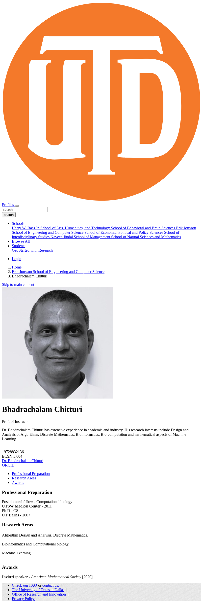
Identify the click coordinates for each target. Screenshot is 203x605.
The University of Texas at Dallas (38, 590)
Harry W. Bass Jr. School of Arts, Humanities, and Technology (61, 228)
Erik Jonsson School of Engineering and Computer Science (58, 271)
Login (16, 259)
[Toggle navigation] (17, 206)
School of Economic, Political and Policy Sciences (124, 232)
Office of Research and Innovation (39, 594)
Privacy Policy (23, 599)
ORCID (8, 465)
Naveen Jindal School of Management (81, 237)
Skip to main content (18, 284)
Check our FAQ (24, 585)
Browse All (21, 241)
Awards (18, 482)
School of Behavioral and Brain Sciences (143, 228)
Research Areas (24, 478)
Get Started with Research (32, 250)
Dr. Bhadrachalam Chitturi (22, 461)
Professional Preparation (31, 473)
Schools (18, 223)
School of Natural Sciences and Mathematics (146, 237)
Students (18, 246)
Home (17, 267)
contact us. (50, 585)
